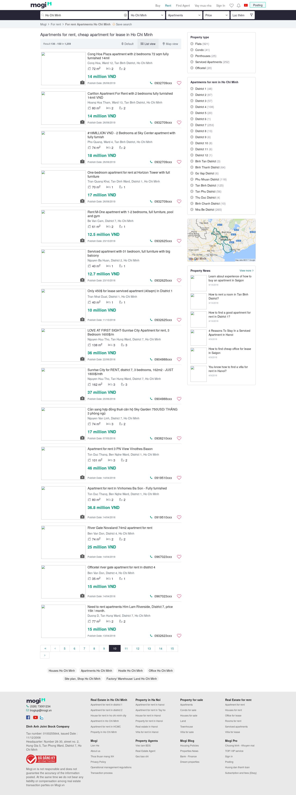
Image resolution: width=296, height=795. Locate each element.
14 (160, 648)
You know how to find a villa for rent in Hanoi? (228, 369)
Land (183, 720)
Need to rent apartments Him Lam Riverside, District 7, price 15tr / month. (130, 608)
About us (95, 751)
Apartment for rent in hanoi (150, 704)
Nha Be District (208, 209)
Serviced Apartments (212, 62)
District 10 (203, 143)
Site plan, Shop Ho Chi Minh (82, 679)
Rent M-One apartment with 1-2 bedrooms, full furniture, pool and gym (130, 213)
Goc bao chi (142, 756)
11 (126, 648)
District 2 (203, 95)
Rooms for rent (233, 720)
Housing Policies (189, 745)
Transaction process (102, 772)
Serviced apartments (236, 726)
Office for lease (233, 715)
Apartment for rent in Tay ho (151, 710)
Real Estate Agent (145, 751)
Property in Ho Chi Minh (104, 732)
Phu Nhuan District (211, 179)
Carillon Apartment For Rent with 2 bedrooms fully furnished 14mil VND (130, 95)
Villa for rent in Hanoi (147, 732)
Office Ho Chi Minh (161, 671)
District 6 (203, 119)
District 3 (203, 101)
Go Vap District (207, 173)
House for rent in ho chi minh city (108, 715)
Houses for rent (233, 710)
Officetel (203, 68)
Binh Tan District (207, 161)
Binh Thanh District (210, 167)
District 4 (204, 107)
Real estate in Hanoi (147, 726)
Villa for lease (232, 732)
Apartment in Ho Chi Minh (105, 720)
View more (245, 270)
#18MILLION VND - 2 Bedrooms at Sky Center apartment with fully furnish (131, 135)
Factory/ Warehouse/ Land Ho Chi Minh (132, 679)
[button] (238, 5)
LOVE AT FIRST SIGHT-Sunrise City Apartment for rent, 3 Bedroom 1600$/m (128, 332)
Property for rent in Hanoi (149, 720)
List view (150, 44)
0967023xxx (163, 556)
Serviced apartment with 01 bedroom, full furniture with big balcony (129, 253)
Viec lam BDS (143, 745)
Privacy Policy (98, 761)
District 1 (203, 89)
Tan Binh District (209, 185)
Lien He (95, 745)
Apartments (186, 704)
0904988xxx (163, 359)
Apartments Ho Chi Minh (96, 671)
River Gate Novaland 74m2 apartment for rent (120, 527)
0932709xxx (163, 83)
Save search (124, 24)
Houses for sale (188, 715)
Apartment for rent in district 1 (106, 704)
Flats (202, 44)
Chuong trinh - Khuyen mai (240, 745)
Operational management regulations (111, 767)
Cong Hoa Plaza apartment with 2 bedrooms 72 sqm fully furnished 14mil (128, 56)
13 (149, 648)
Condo (202, 50)
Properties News (189, 751)
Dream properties (189, 761)
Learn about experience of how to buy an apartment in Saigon (230, 278)
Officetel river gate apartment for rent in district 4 (121, 567)
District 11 (203, 149)
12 (137, 648)
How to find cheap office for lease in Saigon (230, 351)
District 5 (203, 113)
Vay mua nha (203, 5)
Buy (157, 5)
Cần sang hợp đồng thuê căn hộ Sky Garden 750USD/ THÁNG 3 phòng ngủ (132, 411)
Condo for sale (188, 710)
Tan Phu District (208, 191)
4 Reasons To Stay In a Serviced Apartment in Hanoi (229, 333)
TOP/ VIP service (234, 751)
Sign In (220, 5)
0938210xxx (163, 438)
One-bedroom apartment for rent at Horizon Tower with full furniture (129, 174)
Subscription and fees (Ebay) (241, 772)
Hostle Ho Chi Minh (130, 671)
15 (172, 648)
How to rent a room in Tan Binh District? (228, 296)
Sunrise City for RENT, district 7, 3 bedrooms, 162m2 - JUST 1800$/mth (130, 371)
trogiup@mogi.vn (41, 710)
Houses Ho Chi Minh (62, 671)
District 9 (203, 137)
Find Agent (183, 5)
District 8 (203, 131)
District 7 (204, 125)
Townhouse (186, 726)
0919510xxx (163, 477)
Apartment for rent (235, 704)
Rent (168, 5)
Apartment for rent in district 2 (106, 710)
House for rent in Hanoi (148, 715)
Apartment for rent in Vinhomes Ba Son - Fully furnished (127, 488)
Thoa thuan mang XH (102, 756)
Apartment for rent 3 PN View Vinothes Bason (120, 448)
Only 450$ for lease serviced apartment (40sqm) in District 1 (130, 290)
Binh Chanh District (210, 203)
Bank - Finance (188, 756)
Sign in (229, 756)
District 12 (203, 155)
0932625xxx (163, 240)
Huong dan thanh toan (237, 767)
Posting (258, 5)
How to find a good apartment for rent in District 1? (230, 314)
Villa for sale (187, 732)
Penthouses (205, 56)
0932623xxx (163, 635)
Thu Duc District (207, 197)
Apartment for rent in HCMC (106, 726)
